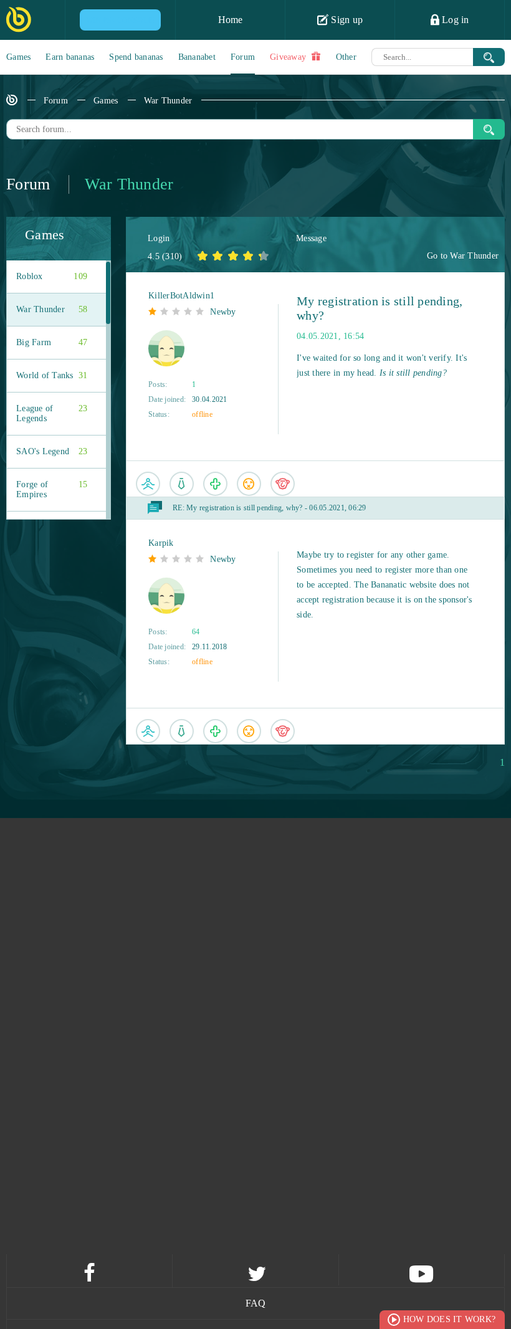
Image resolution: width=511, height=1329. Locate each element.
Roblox (51, 276)
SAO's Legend (51, 451)
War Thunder (168, 100)
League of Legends (51, 413)
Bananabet (197, 57)
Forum (243, 57)
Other (346, 57)
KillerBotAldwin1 (181, 295)
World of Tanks (51, 375)
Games (18, 57)
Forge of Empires (51, 489)
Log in (454, 19)
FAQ (256, 1303)
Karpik (161, 543)
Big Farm (51, 342)
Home (230, 19)
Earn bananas (69, 57)
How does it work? (449, 1319)
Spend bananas (136, 57)
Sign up (345, 19)
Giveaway (289, 57)
